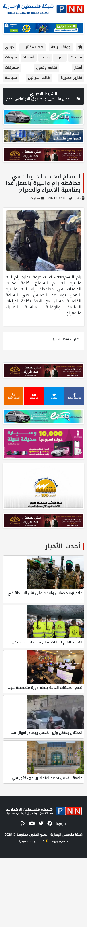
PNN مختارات (32, 47)
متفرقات (12, 67)
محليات (76, 57)
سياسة (11, 77)
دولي (9, 47)
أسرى (59, 57)
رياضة (45, 57)
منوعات (11, 57)
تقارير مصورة (71, 77)
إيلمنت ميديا (27, 841)
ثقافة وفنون (46, 67)
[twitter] (40, 823)
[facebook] (49, 823)
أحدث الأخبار (63, 546)
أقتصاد (28, 57)
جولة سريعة (61, 47)
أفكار (78, 67)
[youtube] (31, 823)
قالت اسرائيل (39, 77)
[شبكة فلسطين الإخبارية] (43, 7)
